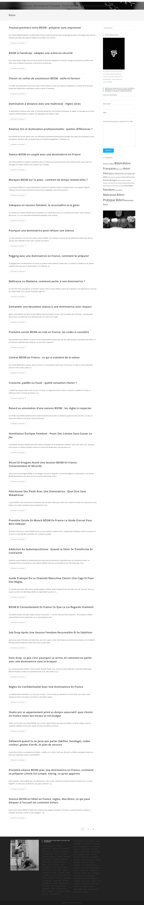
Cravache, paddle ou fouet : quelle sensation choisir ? (43, 382)
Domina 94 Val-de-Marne (114, 177)
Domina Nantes (122, 183)
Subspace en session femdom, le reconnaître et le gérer (44, 205)
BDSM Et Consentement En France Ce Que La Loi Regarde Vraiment (51, 607)
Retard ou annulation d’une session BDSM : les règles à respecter (50, 408)
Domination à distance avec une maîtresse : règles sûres (45, 103)
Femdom (109, 189)
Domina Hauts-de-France (124, 180)
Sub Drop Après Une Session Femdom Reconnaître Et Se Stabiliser (50, 632)
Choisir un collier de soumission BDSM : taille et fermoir (44, 78)
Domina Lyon (114, 183)
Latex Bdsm (118, 190)
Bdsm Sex (113, 173)
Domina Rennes (107, 186)
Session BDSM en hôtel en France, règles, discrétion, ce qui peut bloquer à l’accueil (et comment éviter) (49, 800)
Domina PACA (131, 183)
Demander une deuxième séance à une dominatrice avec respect (50, 306)
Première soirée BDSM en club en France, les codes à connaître (49, 332)
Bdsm (118, 163)
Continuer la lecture (17, 43)
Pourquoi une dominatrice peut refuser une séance (41, 230)
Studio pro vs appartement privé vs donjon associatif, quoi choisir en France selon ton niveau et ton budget (51, 713)
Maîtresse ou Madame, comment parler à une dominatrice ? (47, 281)
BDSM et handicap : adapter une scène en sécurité (41, 53)
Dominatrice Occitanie (118, 186)
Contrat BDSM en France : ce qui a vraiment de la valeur (44, 357)
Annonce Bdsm (108, 164)
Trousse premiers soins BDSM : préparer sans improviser (45, 27)
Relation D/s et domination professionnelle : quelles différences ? (51, 129)
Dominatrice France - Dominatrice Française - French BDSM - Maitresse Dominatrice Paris (61, 5)
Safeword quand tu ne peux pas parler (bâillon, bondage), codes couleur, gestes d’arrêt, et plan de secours (49, 742)
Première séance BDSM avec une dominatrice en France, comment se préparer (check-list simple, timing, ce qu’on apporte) (51, 771)
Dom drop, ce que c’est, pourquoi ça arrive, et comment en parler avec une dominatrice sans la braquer (50, 659)
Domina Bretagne (110, 180)
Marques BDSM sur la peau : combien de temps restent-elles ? (48, 179)
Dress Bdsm (128, 186)
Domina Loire (106, 183)
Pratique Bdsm (113, 200)
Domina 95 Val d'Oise (128, 177)
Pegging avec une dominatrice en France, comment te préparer (49, 256)
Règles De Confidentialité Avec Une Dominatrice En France (46, 686)
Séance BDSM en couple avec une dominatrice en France (45, 154)
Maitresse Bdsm (113, 195)
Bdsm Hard (119, 169)
